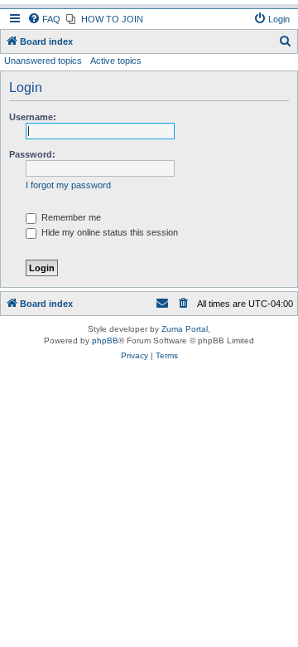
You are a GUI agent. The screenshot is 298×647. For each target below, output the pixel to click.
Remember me (70, 217)
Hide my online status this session (108, 232)
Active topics (116, 61)
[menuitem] (43, 19)
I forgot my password (68, 185)
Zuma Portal (184, 328)
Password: (32, 154)
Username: (32, 117)
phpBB (105, 340)
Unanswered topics (43, 61)
